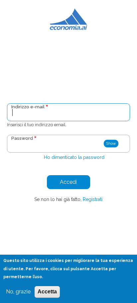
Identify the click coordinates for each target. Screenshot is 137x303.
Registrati (92, 199)
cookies (56, 260)
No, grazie (18, 291)
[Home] (68, 19)
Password (22, 138)
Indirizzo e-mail (28, 106)
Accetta (47, 291)
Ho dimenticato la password (74, 157)
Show (111, 143)
